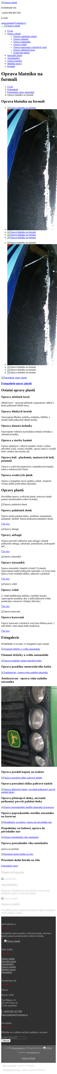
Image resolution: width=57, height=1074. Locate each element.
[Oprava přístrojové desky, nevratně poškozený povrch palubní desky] (28, 792)
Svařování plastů (21, 52)
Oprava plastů (14, 33)
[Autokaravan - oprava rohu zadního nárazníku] (24, 672)
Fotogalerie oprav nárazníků (20, 92)
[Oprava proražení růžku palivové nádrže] (21, 777)
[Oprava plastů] (9, 2)
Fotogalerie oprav (9, 865)
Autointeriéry (13, 58)
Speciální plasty (14, 55)
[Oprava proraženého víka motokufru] (20, 837)
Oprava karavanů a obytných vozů (30, 47)
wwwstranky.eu (33, 1052)
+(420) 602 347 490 (12, 1011)
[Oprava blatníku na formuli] (21, 107)
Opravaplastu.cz (18, 1048)
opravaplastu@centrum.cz (13, 23)
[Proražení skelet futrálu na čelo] (17, 854)
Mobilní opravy (14, 63)
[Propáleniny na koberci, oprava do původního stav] (26, 822)
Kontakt (11, 66)
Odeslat (5, 1041)
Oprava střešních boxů (24, 50)
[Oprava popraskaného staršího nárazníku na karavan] (27, 807)
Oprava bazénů (14, 61)
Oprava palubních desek (25, 36)
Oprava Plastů (28, 1058)
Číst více (5, 524)
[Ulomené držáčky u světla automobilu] (20, 649)
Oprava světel (20, 44)
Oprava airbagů (20, 39)
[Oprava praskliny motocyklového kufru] (21, 660)
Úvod (10, 31)
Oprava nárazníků (22, 42)
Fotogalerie (12, 89)
